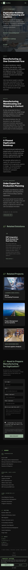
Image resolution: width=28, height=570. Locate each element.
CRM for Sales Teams (7, 482)
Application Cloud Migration (8, 525)
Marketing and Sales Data (8, 484)
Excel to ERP (4, 457)
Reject (20, 564)
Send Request (14, 436)
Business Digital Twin (6, 512)
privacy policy (8, 425)
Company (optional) (9, 394)
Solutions (14, 555)
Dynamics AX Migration (7, 466)
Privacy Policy (10, 430)
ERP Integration (5, 517)
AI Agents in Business (7, 503)
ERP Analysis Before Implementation (10, 459)
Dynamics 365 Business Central (8, 515)
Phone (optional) (9, 400)
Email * (7, 388)
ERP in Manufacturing (7, 476)
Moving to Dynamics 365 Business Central (11, 461)
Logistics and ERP (6, 478)
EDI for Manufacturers (7, 480)
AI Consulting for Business (7, 522)
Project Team (4, 532)
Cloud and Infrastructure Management (10, 527)
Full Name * (8, 381)
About (14, 552)
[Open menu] (25, 3)
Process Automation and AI (8, 520)
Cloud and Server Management (9, 499)
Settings (14, 567)
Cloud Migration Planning (7, 497)
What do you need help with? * (12, 407)
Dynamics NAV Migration (7, 464)
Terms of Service (18, 430)
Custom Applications (6, 530)
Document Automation (7, 501)
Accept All (7, 564)
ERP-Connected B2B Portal (8, 487)
